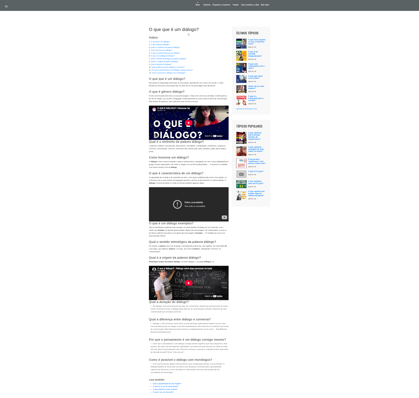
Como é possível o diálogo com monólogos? (169, 73)
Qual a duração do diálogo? (161, 64)
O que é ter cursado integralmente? (255, 54)
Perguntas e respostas (221, 4)
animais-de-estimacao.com (246, 109)
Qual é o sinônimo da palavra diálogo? (165, 47)
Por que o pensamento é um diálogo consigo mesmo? (172, 70)
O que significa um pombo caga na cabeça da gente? (256, 193)
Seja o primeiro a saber (250, 4)
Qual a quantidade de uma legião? (167, 384)
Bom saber (265, 4)
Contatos (207, 4)
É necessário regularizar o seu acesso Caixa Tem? (256, 161)
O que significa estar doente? (165, 389)
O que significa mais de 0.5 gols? (256, 182)
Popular (236, 4)
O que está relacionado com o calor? (256, 66)
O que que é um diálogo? (160, 42)
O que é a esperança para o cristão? (256, 98)
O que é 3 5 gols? (255, 171)
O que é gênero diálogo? (160, 44)
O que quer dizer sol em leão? (255, 77)
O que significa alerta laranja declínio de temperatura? (254, 136)
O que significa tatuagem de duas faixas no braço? (256, 149)
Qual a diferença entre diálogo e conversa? (168, 67)
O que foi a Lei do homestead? (165, 386)
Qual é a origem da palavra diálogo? (164, 61)
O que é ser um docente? (163, 392)
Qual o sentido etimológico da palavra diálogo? (168, 59)
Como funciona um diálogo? (161, 50)
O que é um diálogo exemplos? (163, 56)
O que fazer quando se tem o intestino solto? (256, 42)
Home (198, 4)
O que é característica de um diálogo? (165, 53)
